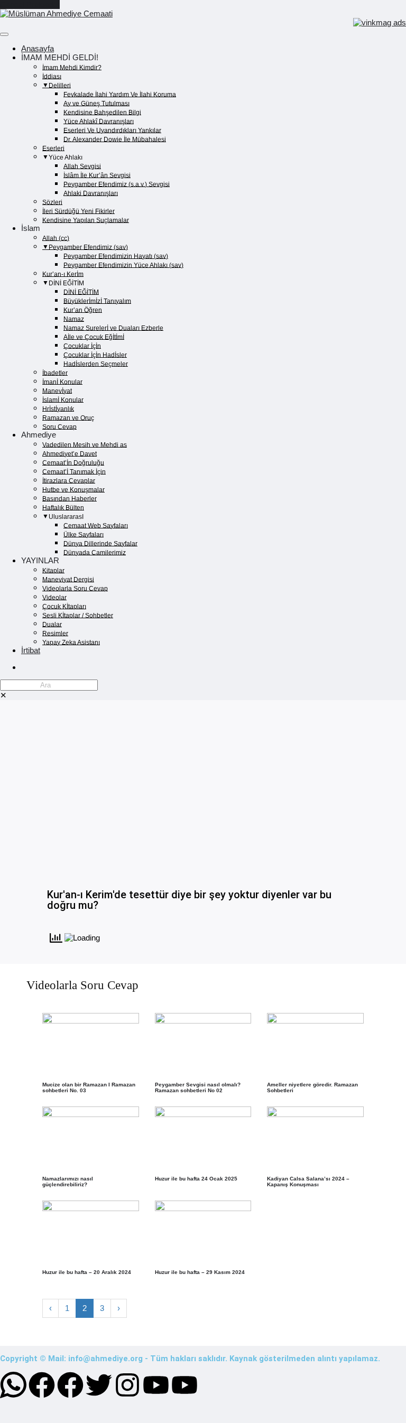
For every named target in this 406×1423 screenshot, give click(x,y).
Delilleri (60, 85)
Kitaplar (53, 570)
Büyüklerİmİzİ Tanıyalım (97, 300)
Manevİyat (57, 390)
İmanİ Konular (62, 381)
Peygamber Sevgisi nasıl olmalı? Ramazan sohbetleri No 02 (198, 1087)
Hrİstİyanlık (58, 408)
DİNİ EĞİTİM (81, 291)
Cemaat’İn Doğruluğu (73, 462)
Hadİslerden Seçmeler (95, 363)
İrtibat (30, 650)
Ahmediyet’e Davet (69, 453)
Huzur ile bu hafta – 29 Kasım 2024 (200, 1272)
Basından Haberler (69, 498)
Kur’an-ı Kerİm (63, 273)
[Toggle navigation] (4, 34)
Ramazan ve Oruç (68, 417)
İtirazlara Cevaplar (68, 480)
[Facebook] (42, 1385)
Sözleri (52, 202)
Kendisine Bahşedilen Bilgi (102, 112)
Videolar (54, 597)
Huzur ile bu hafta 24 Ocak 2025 (196, 1179)
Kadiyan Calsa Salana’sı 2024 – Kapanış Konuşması (308, 1181)
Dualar (52, 624)
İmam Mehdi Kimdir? (72, 67)
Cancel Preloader (30, 4)
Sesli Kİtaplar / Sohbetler (77, 615)
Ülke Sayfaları (83, 534)
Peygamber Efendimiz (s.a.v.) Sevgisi (116, 184)
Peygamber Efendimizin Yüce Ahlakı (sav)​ (123, 264)
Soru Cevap (59, 426)
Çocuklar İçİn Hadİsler (95, 354)
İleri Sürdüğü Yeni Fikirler (78, 211)
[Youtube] (156, 1385)
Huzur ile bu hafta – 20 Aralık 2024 (86, 1272)
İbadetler (55, 372)
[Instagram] (127, 1385)
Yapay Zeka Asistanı (71, 642)
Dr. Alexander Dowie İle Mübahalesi (114, 139)
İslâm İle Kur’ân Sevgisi (97, 175)
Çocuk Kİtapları (64, 606)
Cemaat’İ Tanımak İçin (74, 471)
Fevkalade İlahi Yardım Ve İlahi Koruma (119, 94)
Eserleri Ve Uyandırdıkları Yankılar (112, 130)
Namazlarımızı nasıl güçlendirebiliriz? (67, 1181)
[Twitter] (99, 1385)
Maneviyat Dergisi (68, 579)
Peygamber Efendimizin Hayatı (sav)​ (115, 255)
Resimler (55, 633)
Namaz (73, 318)
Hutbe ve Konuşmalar (73, 489)
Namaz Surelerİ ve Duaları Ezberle (113, 327)
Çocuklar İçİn (82, 345)
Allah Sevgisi (82, 166)
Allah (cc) (55, 237)
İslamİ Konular (63, 399)
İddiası (51, 76)
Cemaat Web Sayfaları (95, 525)
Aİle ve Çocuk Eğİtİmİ (93, 336)
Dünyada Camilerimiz (94, 552)
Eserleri (53, 148)
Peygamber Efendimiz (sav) (88, 246)
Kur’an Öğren (82, 309)
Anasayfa (37, 48)
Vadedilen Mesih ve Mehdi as (84, 444)
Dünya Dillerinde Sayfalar (100, 543)
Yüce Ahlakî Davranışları (98, 121)
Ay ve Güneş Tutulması (96, 103)
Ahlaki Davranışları (90, 193)
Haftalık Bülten (63, 507)
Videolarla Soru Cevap (75, 588)
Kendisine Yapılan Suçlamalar (85, 220)
